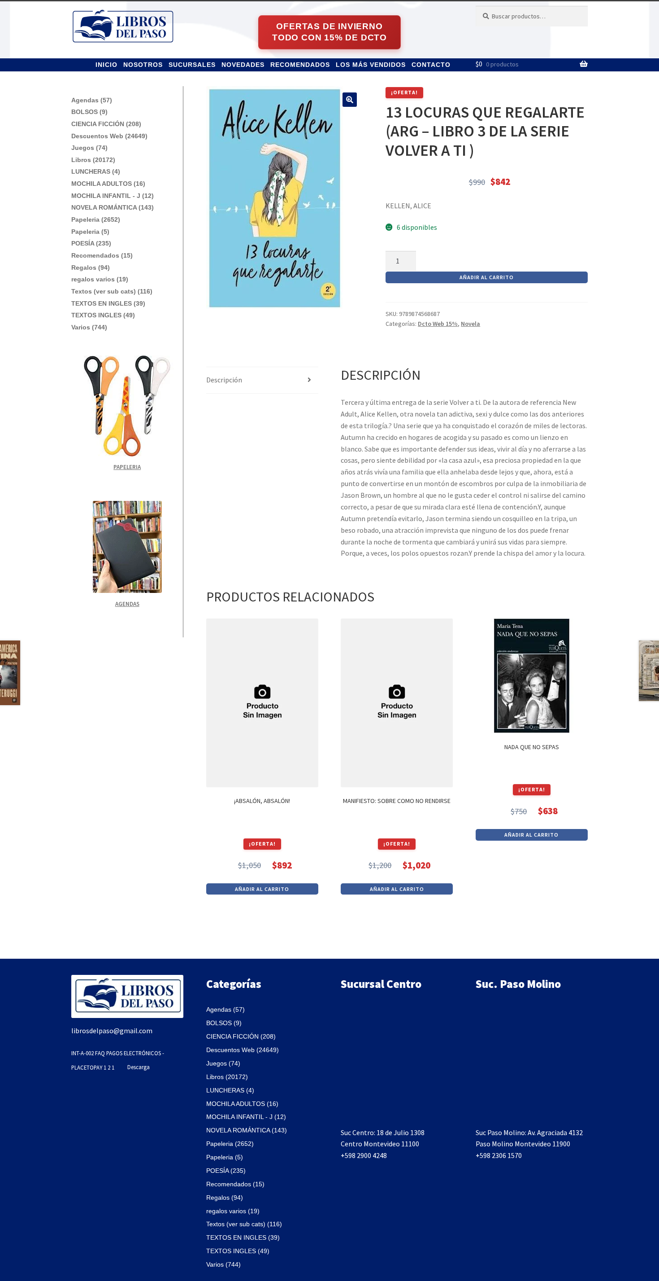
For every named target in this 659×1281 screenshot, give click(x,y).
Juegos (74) (89, 147)
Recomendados (300, 64)
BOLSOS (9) (89, 111)
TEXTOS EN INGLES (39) (108, 303)
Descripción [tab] (224, 379)
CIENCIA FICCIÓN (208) (106, 123)
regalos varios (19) (99, 279)
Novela (470, 324)
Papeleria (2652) (95, 219)
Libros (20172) (93, 159)
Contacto (431, 64)
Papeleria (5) (90, 231)
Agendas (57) (91, 100)
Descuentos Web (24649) (109, 136)
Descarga (138, 1066)
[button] (350, 99)
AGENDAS (127, 604)
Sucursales (192, 64)
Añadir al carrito (487, 277)
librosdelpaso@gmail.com (111, 1030)
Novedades (242, 64)
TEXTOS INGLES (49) (103, 315)
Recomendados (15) (102, 255)
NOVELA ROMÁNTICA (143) (112, 207)
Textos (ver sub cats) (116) (111, 291)
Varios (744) (89, 327)
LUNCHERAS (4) (95, 171)
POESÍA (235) (91, 243)
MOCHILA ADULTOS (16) (108, 183)
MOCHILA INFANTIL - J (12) (112, 195)
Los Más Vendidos (371, 64)
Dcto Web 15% (438, 324)
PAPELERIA (127, 467)
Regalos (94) (90, 267)
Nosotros (143, 64)
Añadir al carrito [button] (262, 889)
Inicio (106, 64)
